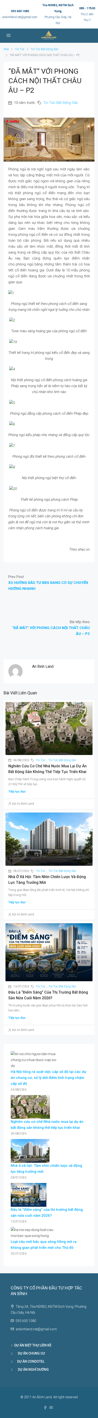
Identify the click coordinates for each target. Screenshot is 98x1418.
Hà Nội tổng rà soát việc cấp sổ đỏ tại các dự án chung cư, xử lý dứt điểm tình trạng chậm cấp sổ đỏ (48, 1078)
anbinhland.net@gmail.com (19, 17)
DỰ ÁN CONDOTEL (29, 1361)
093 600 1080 (20, 11)
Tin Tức (19, 49)
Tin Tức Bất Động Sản (44, 49)
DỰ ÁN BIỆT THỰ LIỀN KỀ (32, 1345)
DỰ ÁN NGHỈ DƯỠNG (31, 1369)
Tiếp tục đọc (17, 791)
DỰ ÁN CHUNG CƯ (29, 1353)
